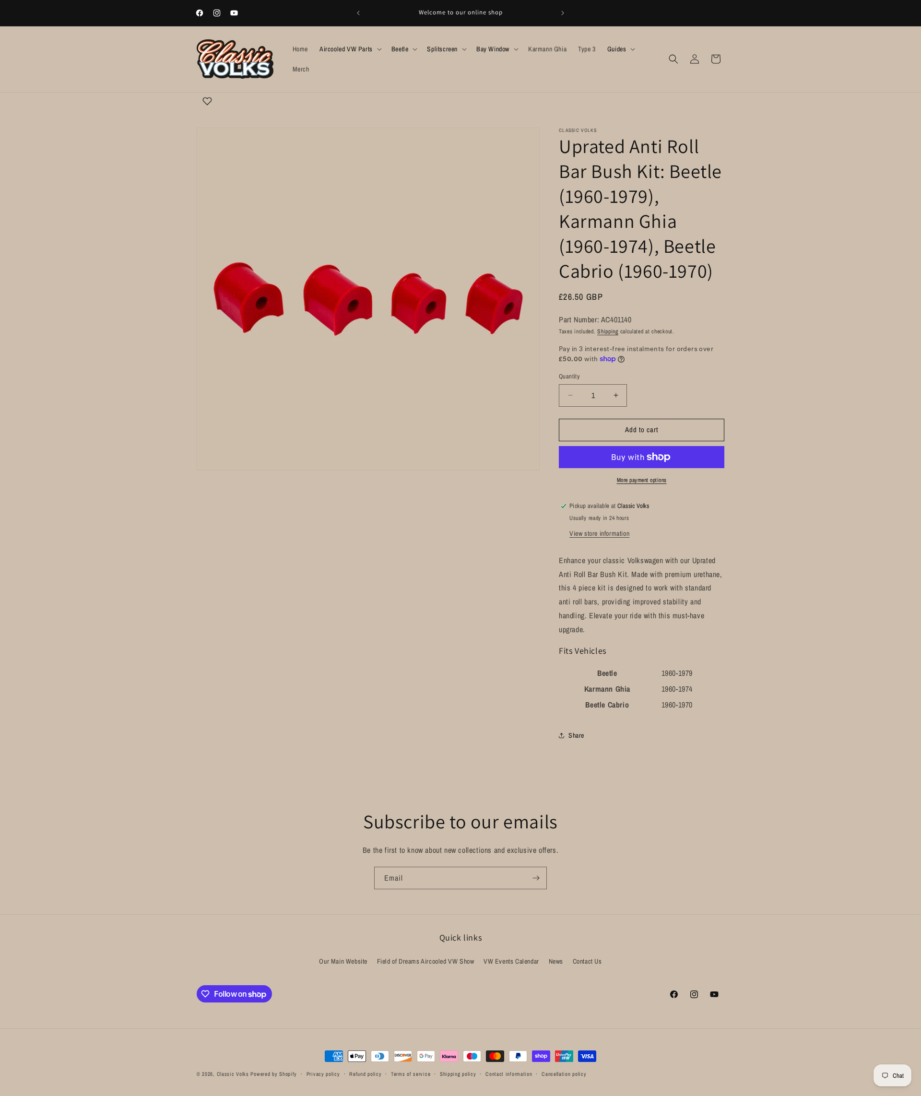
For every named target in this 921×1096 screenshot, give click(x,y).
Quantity (569, 376)
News (556, 961)
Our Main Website (343, 961)
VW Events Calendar (511, 961)
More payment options (642, 480)
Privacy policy (323, 1074)
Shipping (607, 331)
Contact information (508, 1074)
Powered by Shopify (273, 1074)
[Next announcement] (562, 13)
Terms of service (410, 1074)
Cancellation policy (564, 1074)
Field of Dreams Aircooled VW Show (425, 961)
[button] (350, 49)
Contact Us (587, 961)
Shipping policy (458, 1074)
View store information (599, 533)
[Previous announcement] (358, 13)
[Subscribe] (535, 878)
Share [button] (576, 735)
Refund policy (365, 1074)
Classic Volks (233, 1074)
